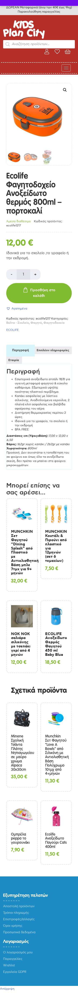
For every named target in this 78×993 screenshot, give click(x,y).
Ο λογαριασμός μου (18, 952)
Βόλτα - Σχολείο (17, 323)
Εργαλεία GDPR (14, 972)
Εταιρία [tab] (13, 360)
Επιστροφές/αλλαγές (19, 919)
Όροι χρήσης (12, 926)
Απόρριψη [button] (7, 988)
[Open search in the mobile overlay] (39, 44)
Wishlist (9, 965)
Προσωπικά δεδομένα (19, 932)
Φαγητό (36, 323)
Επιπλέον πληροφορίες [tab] (53, 350)
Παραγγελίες (12, 959)
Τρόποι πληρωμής (16, 913)
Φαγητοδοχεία (53, 323)
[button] (65, 90)
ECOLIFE (12, 330)
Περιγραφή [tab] (20, 350)
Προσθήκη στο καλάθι (42, 293)
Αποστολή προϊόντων (19, 906)
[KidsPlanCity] (24, 38)
